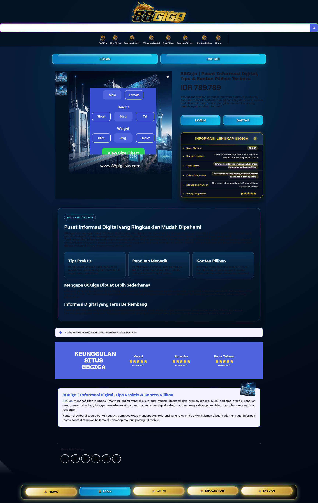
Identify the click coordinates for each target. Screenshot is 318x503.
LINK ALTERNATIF (215, 491)
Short (101, 116)
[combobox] (155, 28)
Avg (123, 138)
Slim (101, 138)
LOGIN (105, 59)
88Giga (68, 400)
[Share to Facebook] (75, 458)
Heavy (145, 138)
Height (123, 107)
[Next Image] (169, 123)
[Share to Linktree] (85, 458)
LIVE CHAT (269, 491)
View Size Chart (123, 152)
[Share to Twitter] (65, 458)
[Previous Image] (72, 123)
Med (123, 116)
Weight (123, 129)
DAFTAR (213, 59)
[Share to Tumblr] (116, 458)
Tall (145, 116)
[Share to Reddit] (106, 458)
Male (112, 95)
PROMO (53, 492)
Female (134, 95)
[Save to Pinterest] (95, 458)
